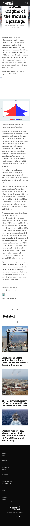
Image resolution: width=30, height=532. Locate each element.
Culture (4, 469)
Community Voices (7, 481)
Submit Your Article (7, 502)
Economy (4, 460)
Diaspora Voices (6, 483)
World (3, 458)
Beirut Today (4, 354)
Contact (4, 499)
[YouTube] (20, 516)
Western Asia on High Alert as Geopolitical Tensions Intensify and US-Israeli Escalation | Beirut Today (13, 436)
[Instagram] (16, 516)
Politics (4, 451)
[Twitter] (13, 516)
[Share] (12, 309)
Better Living (5, 467)
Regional (22, 25)
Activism (4, 485)
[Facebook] (9, 516)
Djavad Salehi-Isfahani (10, 25)
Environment (5, 474)
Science (4, 471)
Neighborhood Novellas (8, 488)
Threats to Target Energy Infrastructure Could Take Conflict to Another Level (14, 403)
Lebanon (4, 453)
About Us (4, 497)
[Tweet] (17, 309)
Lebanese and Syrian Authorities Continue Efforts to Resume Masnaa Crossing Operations (15, 361)
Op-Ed (18, 25)
